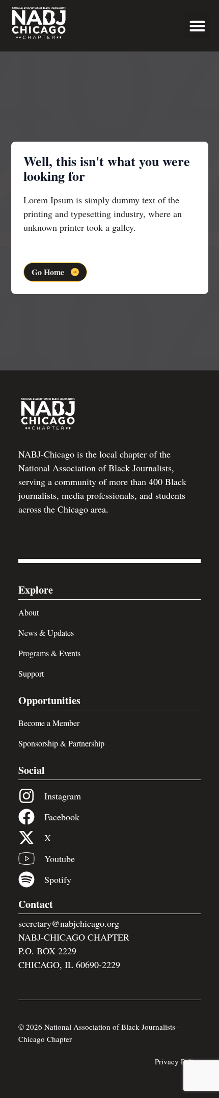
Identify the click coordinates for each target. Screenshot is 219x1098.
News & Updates (46, 632)
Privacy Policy (178, 1061)
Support (31, 673)
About (28, 612)
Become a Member (48, 722)
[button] (197, 26)
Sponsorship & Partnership (61, 743)
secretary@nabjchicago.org (68, 923)
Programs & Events (49, 653)
